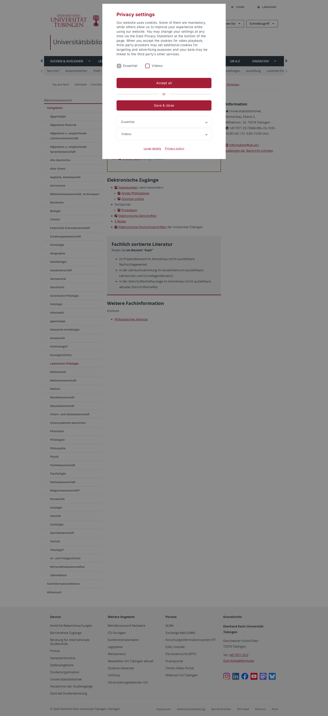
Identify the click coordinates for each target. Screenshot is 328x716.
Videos (157, 66)
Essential (130, 66)
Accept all (164, 83)
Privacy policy (174, 148)
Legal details (152, 148)
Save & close (164, 105)
